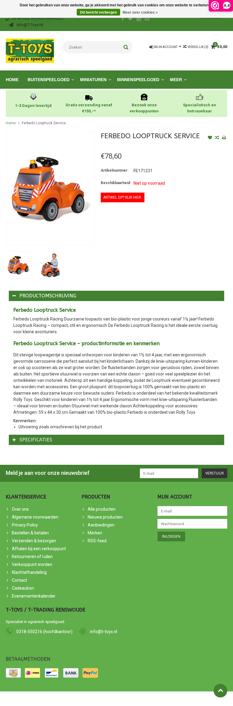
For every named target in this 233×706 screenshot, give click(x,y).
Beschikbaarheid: (116, 183)
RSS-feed (97, 540)
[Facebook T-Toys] (122, 18)
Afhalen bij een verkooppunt (39, 548)
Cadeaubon (23, 588)
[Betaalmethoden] (13, 673)
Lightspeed (114, 699)
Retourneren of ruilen (32, 556)
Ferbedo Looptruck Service (44, 123)
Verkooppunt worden (32, 564)
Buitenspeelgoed (48, 79)
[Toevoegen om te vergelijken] (217, 138)
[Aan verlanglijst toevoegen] (210, 138)
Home (12, 79)
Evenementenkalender (34, 596)
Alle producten (102, 509)
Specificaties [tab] (35, 440)
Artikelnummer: (114, 170)
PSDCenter (74, 699)
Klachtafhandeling (29, 572)
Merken (95, 532)
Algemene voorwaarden (35, 517)
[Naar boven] (220, 690)
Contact (19, 580)
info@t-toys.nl (103, 631)
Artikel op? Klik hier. (122, 197)
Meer (176, 79)
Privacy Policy (25, 525)
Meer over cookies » (140, 12)
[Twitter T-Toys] (130, 18)
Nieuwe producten (105, 517)
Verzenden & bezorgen (34, 540)
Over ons (20, 509)
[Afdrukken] (224, 138)
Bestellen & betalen (30, 532)
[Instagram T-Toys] (147, 18)
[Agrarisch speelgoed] (30, 50)
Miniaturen (93, 79)
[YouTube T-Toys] (139, 18)
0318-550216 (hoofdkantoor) (44, 631)
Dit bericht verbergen (98, 12)
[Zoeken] (126, 47)
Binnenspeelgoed (138, 79)
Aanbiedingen (101, 525)
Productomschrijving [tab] (47, 296)
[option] (19, 265)
